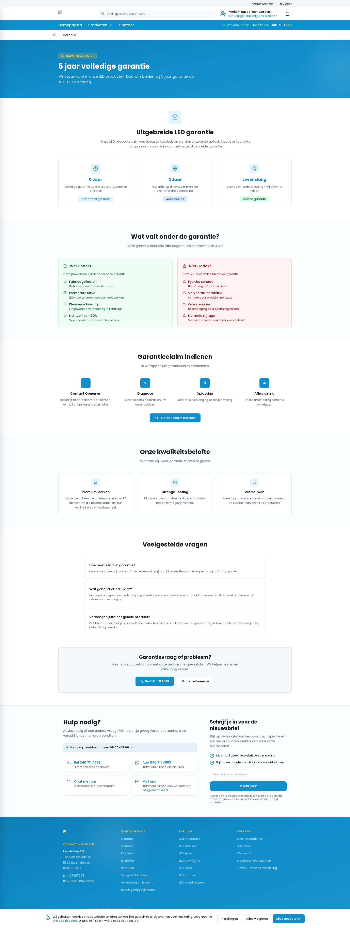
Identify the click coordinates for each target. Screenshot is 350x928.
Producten (97, 25)
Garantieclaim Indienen (178, 418)
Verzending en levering (137, 882)
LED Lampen (187, 875)
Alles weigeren (257, 919)
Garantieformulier (195, 681)
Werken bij (244, 853)
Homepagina (70, 25)
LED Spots (185, 853)
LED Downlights (189, 861)
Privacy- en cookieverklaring (257, 868)
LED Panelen (187, 846)
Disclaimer (244, 846)
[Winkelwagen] (288, 14)
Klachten (127, 853)
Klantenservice (262, 4)
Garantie (127, 846)
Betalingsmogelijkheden (138, 890)
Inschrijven (248, 786)
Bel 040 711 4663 (157, 681)
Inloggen (286, 4)
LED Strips (185, 868)
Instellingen (229, 919)
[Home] (55, 35)
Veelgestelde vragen (135, 875)
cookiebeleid (251, 799)
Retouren (127, 868)
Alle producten (189, 839)
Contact (126, 25)
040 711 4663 (281, 25)
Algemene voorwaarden (254, 861)
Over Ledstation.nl (249, 839)
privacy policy (230, 799)
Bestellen (127, 861)
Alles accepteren (288, 919)
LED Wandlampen (191, 882)
